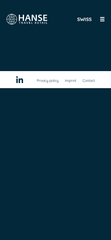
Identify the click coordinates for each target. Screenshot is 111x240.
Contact (89, 80)
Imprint (70, 80)
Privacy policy (48, 80)
